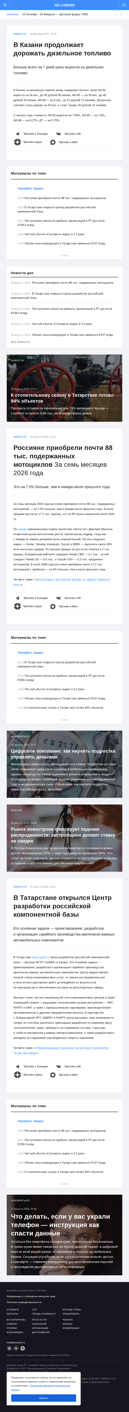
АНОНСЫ (67, 1324)
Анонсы (13, 14)
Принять (43, 1398)
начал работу (40, 957)
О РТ (34, 1310)
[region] (44, 1388)
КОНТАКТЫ (12, 1314)
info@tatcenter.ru (16, 1342)
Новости (20, 34)
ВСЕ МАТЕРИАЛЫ (16, 1320)
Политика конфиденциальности (24, 1302)
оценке (22, 529)
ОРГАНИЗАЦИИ (40, 1328)
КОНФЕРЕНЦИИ (71, 1328)
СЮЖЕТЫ (12, 1324)
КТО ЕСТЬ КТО (39, 1320)
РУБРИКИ (12, 1328)
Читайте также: (31, 188)
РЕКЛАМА (68, 1320)
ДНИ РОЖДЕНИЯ (41, 1332)
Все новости (20, 342)
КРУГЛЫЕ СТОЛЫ (72, 1310)
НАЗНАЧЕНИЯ (39, 1324)
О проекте (13, 1310)
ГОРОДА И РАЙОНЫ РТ (44, 1314)
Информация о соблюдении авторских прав (31, 1296)
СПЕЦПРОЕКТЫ (71, 1314)
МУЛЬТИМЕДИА (15, 1332)
